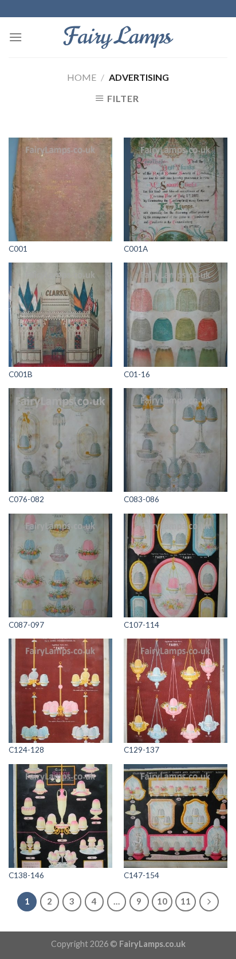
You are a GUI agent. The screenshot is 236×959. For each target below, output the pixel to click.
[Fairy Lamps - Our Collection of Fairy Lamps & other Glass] (118, 37)
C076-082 (26, 499)
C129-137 (141, 749)
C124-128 (26, 749)
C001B (21, 374)
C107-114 (141, 624)
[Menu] (15, 37)
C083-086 (141, 499)
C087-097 (26, 624)
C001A (136, 248)
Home (81, 77)
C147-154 (141, 875)
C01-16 (137, 374)
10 (162, 901)
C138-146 (26, 875)
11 (185, 901)
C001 (18, 248)
